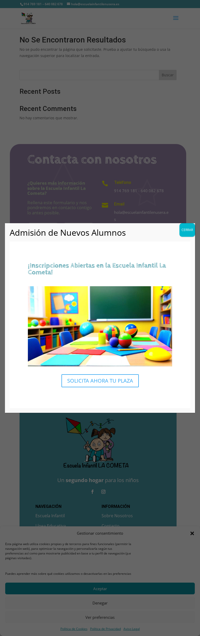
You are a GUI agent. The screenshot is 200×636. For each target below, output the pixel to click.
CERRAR (187, 230)
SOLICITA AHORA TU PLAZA (100, 380)
